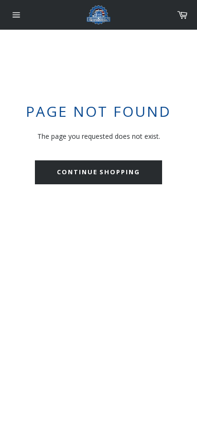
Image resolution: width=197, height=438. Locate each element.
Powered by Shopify (128, 290)
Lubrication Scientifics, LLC (64, 290)
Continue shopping (98, 172)
